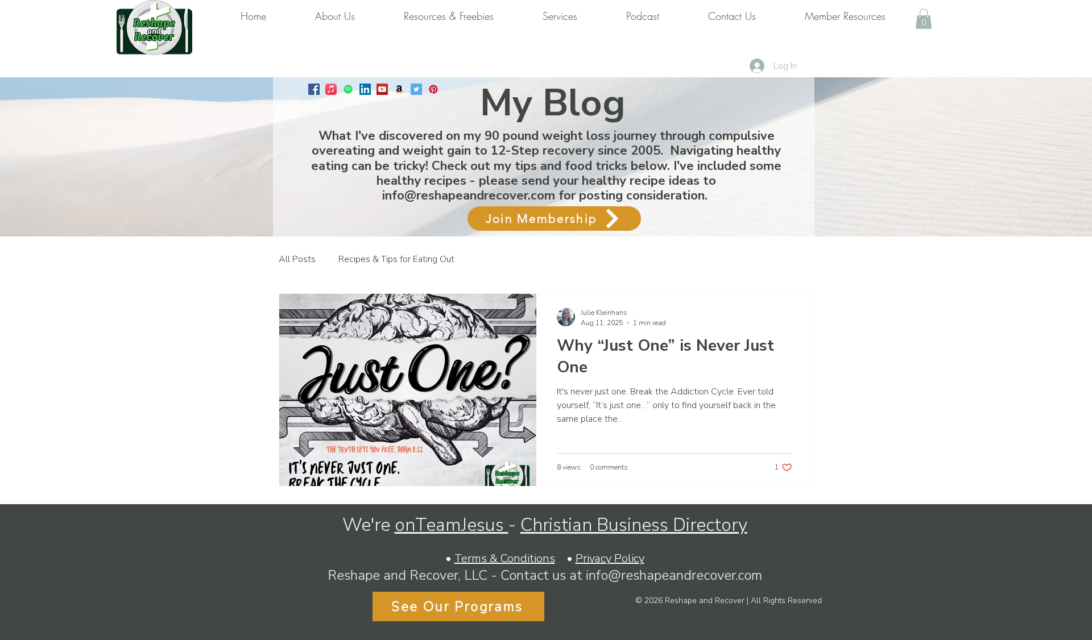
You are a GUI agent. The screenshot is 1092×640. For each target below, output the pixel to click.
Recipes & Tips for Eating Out (396, 259)
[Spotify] (348, 89)
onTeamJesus (451, 525)
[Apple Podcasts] (331, 89)
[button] (923, 19)
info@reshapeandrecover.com (468, 195)
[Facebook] (314, 89)
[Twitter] (416, 89)
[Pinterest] (433, 89)
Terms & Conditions (504, 558)
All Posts (297, 259)
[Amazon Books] (399, 89)
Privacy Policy (610, 558)
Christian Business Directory (633, 525)
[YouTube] (382, 89)
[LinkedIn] (365, 89)
